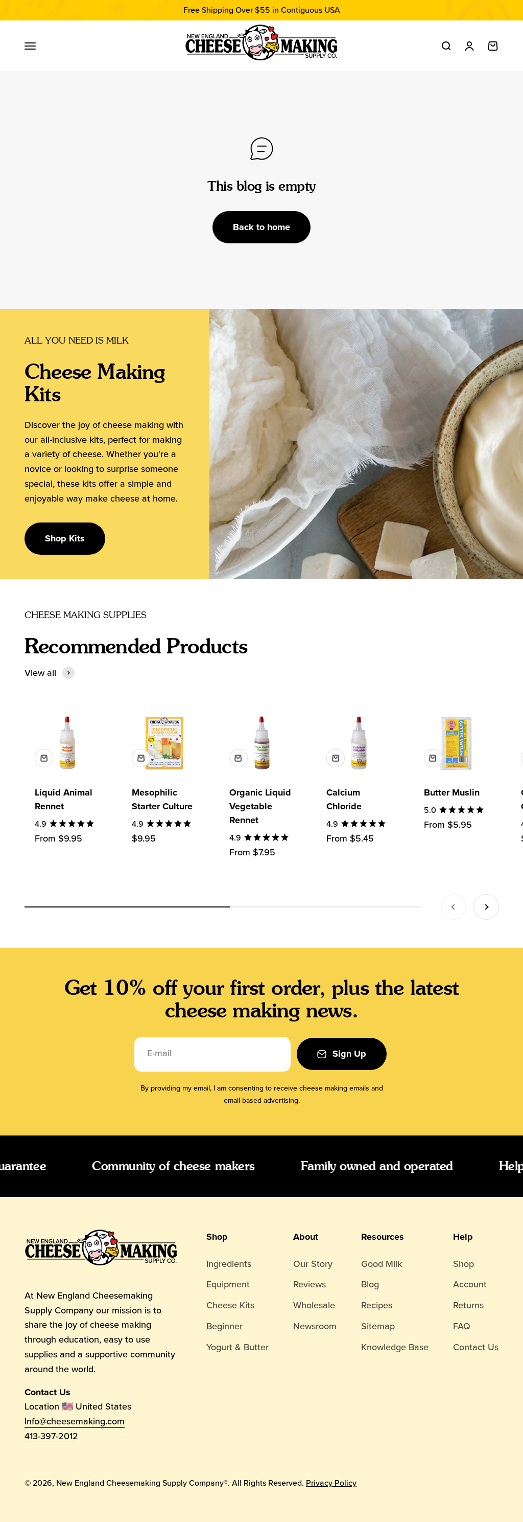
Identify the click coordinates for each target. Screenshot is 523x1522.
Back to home (261, 227)
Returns (468, 1305)
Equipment (228, 1284)
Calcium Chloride (344, 799)
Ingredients (228, 1263)
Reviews (309, 1284)
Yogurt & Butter (237, 1347)
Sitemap (378, 1326)
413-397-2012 (51, 1436)
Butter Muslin (452, 792)
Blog (370, 1284)
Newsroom (315, 1326)
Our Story (312, 1263)
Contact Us (475, 1347)
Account (470, 1284)
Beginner (224, 1326)
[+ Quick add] (44, 758)
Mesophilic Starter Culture (162, 799)
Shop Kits (65, 538)
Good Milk (381, 1263)
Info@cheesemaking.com (75, 1421)
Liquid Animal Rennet (63, 799)
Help (463, 1236)
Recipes (376, 1305)
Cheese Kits (230, 1305)
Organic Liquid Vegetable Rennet (260, 806)
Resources (382, 1236)
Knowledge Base (395, 1347)
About (305, 1236)
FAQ (461, 1326)
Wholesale (314, 1305)
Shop (217, 1236)
